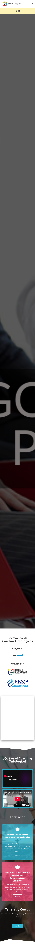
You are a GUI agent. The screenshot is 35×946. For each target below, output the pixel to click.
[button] (2, 321)
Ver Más (17, 896)
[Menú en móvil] (32, 3)
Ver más (17, 325)
